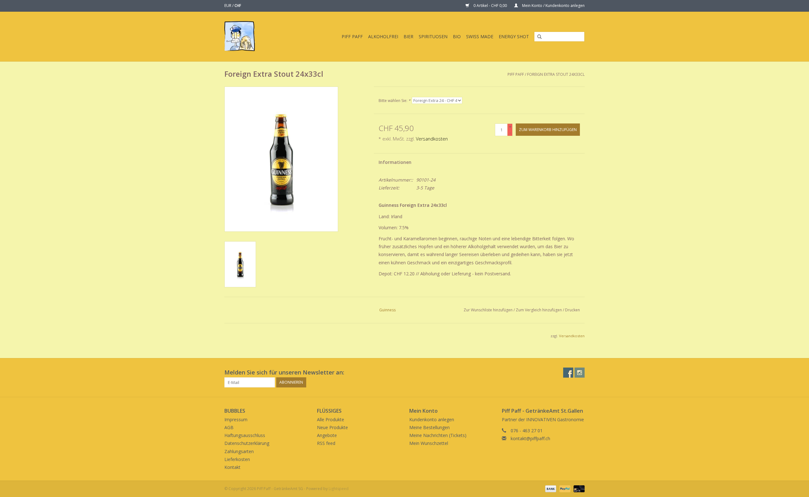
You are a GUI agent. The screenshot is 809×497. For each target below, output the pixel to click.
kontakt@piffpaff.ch (530, 438)
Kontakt (232, 467)
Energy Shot (514, 36)
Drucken (572, 310)
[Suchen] (537, 37)
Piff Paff (352, 36)
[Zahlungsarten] (550, 488)
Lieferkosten (237, 459)
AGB (229, 427)
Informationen (395, 162)
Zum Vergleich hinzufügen (539, 310)
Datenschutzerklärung (246, 443)
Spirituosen (433, 36)
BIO (457, 36)
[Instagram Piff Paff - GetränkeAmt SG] (580, 373)
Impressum (235, 419)
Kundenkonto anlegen (431, 419)
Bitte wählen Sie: (395, 100)
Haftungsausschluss (244, 435)
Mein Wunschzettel (428, 443)
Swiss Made (479, 36)
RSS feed (326, 443)
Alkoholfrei (383, 36)
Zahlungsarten (239, 451)
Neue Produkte (332, 427)
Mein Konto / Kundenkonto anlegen (553, 5)
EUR (228, 5)
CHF (237, 5)
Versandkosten (432, 139)
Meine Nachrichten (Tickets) (437, 435)
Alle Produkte (330, 419)
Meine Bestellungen (429, 427)
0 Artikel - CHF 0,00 (490, 5)
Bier (408, 36)
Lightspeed (339, 488)
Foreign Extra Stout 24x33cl (556, 74)
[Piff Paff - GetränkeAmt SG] (244, 36)
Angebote (327, 435)
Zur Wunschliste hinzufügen (488, 310)
